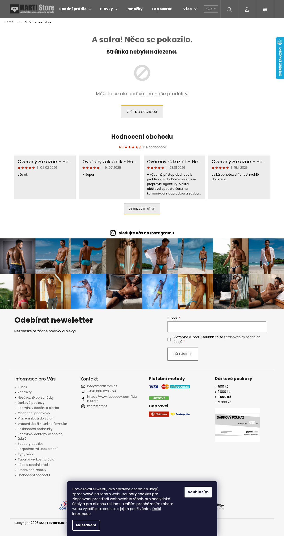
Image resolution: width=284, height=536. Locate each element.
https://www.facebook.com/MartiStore (112, 398)
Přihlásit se (183, 354)
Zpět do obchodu (142, 112)
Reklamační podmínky (35, 429)
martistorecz (97, 406)
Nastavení (86, 525)
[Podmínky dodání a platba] (169, 392)
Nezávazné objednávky (36, 397)
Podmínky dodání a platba (38, 408)
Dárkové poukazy (31, 402)
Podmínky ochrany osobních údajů (40, 436)
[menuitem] (75, 9)
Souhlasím (198, 492)
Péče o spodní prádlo (34, 465)
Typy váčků (26, 454)
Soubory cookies (30, 443)
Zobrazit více (142, 209)
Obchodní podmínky (34, 413)
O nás (22, 387)
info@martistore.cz (102, 386)
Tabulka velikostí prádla (36, 459)
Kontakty (25, 392)
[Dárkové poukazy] (237, 425)
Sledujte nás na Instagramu (146, 233)
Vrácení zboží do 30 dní (36, 418)
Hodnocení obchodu (142, 137)
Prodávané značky (32, 470)
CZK (209, 8)
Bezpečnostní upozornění (37, 449)
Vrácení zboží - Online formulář (42, 423)
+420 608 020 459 (101, 391)
